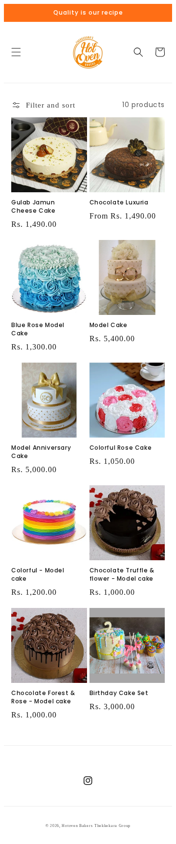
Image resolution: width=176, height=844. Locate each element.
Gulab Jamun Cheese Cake (33, 207)
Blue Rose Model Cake (38, 329)
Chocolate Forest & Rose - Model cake (43, 697)
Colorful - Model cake (38, 575)
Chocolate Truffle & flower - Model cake (121, 575)
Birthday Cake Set (119, 693)
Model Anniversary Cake (41, 452)
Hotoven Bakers (77, 826)
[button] (16, 52)
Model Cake (108, 325)
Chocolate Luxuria (119, 202)
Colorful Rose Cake (120, 448)
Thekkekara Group (112, 826)
